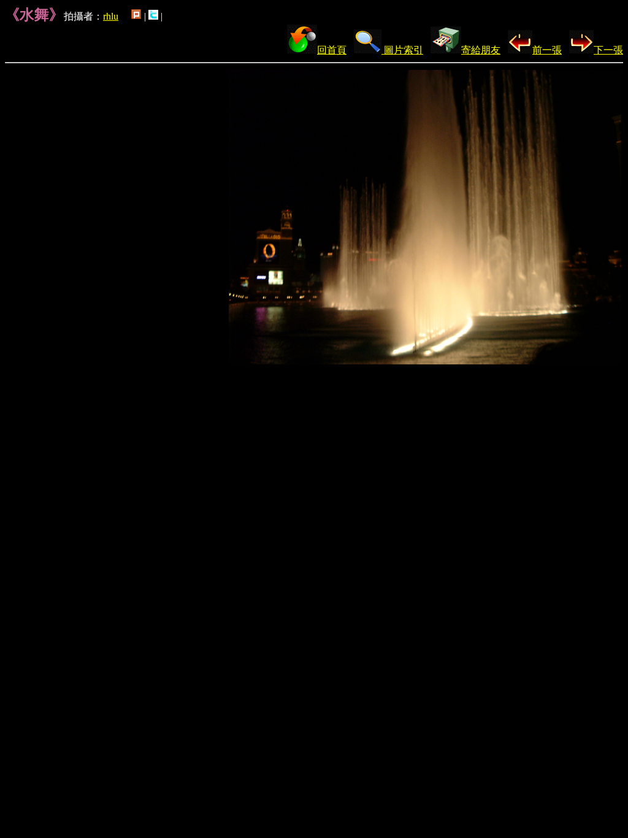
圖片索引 (402, 50)
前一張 (547, 50)
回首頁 (332, 50)
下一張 (608, 50)
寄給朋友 (480, 50)
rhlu (110, 16)
